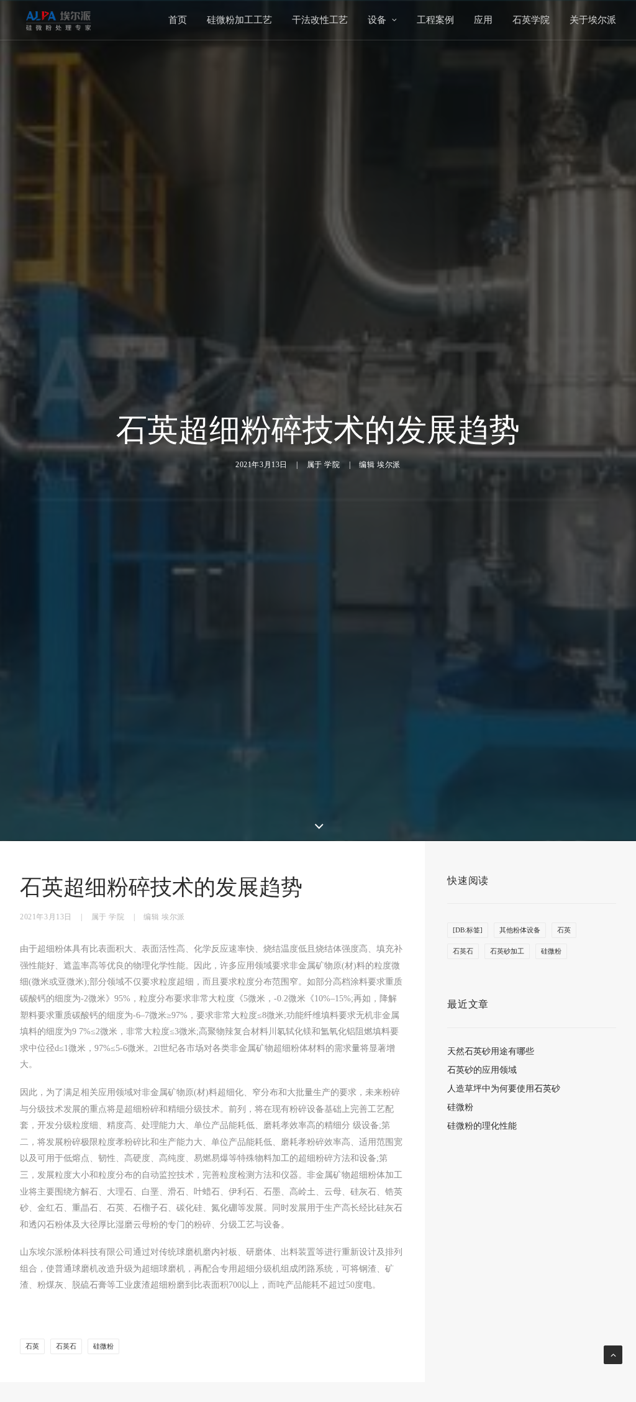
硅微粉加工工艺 (239, 20)
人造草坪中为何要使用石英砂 (503, 1088)
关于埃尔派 (593, 20)
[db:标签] (468, 930)
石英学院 (531, 20)
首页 (177, 20)
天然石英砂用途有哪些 (490, 1051)
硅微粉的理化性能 (482, 1126)
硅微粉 (103, 1346)
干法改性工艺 (320, 20)
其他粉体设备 (519, 930)
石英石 (66, 1346)
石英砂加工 (507, 951)
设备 (377, 20)
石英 (32, 1346)
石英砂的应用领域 (482, 1070)
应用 (483, 20)
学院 (332, 464)
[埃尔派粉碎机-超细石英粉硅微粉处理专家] (58, 20)
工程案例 (435, 20)
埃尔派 (389, 464)
